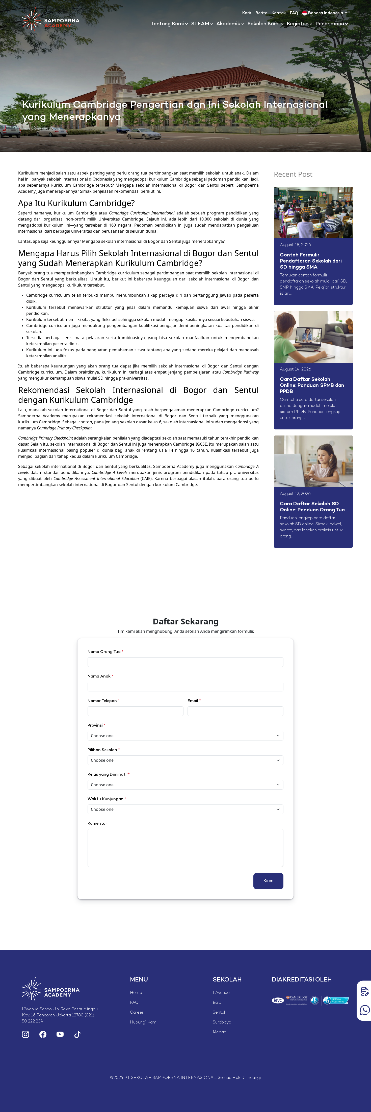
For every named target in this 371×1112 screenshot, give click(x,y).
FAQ (294, 13)
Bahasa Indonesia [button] (325, 13)
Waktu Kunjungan (107, 799)
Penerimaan (329, 24)
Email (194, 701)
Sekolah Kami (263, 24)
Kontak (279, 13)
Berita (261, 13)
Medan (219, 1032)
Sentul (219, 1013)
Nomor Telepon (104, 701)
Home (136, 993)
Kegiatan (297, 24)
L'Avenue (221, 993)
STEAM (200, 24)
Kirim (268, 881)
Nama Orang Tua (105, 652)
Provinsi (96, 726)
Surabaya (222, 1022)
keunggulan (166, 279)
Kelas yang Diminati (107, 775)
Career (136, 1013)
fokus (69, 350)
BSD (217, 1003)
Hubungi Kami (144, 1022)
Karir (246, 13)
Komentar (97, 824)
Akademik (228, 24)
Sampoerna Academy (173, 466)
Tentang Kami (167, 24)
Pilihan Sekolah (104, 750)
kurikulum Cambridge (75, 213)
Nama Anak (100, 676)
